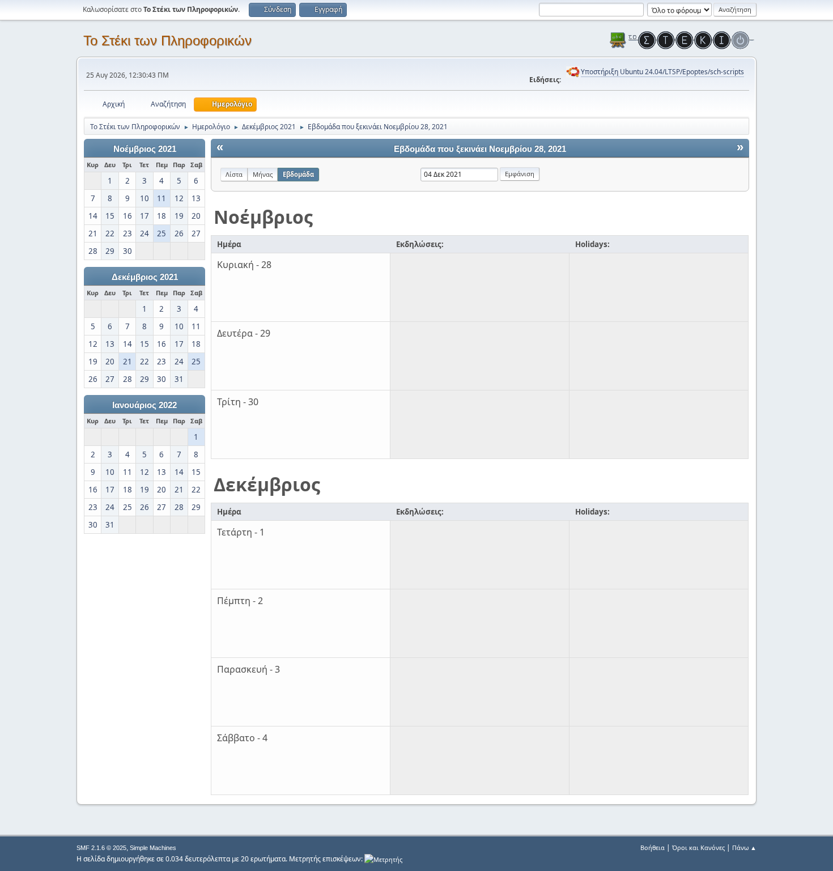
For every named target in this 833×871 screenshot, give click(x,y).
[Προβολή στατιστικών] (383, 859)
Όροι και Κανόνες (698, 847)
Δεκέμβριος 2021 (145, 277)
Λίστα (234, 174)
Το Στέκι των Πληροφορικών (167, 40)
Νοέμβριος (263, 217)
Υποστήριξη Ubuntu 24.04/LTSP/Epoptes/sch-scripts (662, 72)
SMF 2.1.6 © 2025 (101, 847)
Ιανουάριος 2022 (144, 405)
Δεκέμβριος (267, 484)
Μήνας (263, 174)
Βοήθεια (652, 847)
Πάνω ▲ (744, 847)
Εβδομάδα (298, 174)
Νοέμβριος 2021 (144, 149)
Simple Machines (153, 847)
